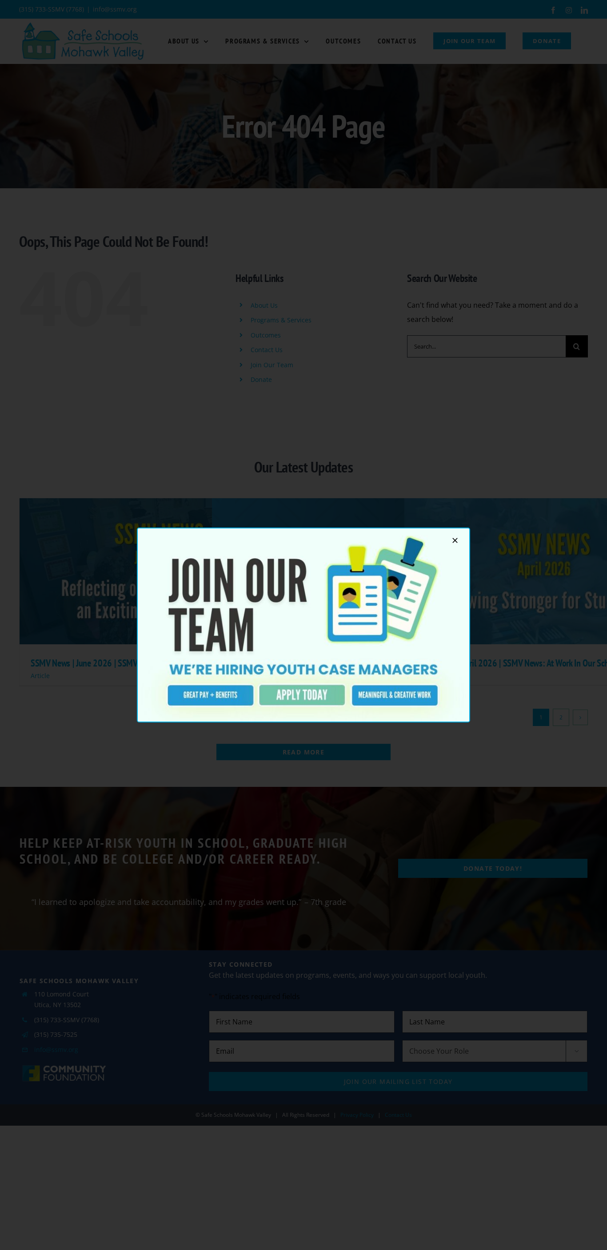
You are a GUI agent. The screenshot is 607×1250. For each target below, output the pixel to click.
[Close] (455, 540)
